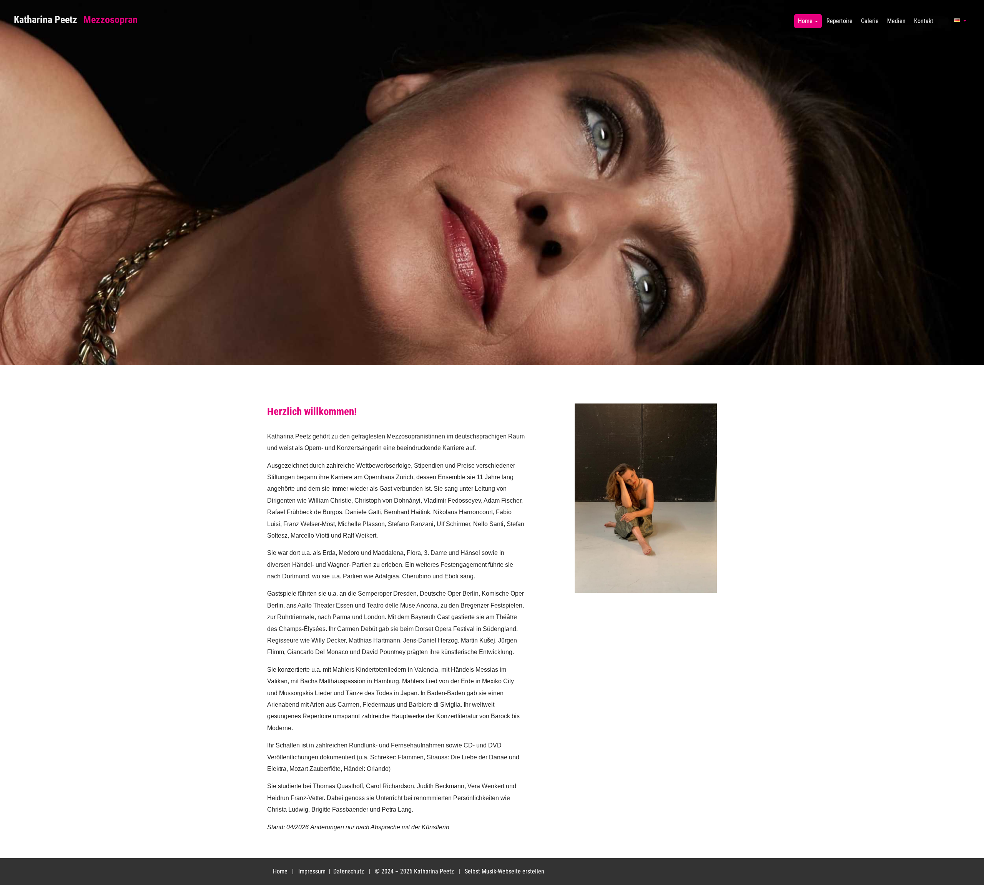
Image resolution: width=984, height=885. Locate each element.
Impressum (312, 871)
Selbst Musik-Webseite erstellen (504, 871)
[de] (959, 24)
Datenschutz (349, 871)
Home (280, 871)
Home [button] (806, 21)
